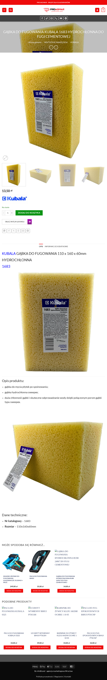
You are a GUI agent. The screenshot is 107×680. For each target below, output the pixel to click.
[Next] (99, 109)
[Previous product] (56, 47)
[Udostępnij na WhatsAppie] (4, 231)
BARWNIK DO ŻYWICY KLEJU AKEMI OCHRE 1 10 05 (67, 635)
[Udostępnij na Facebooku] (9, 231)
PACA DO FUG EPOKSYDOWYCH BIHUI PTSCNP (93, 635)
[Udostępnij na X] (14, 231)
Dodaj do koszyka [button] (14, 591)
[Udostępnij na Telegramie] (28, 231)
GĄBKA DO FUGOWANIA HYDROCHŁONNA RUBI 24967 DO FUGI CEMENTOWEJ (65, 579)
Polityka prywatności (44, 676)
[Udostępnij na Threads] (18, 231)
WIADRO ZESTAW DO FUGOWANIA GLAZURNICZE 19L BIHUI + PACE (13, 579)
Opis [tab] (41, 246)
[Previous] (7, 109)
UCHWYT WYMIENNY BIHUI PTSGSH (40, 634)
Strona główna (34, 42)
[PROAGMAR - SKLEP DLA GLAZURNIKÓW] (53, 10)
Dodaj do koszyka (29, 213)
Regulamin (59, 676)
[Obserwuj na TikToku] (47, 18)
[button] (4, 10)
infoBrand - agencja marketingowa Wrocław (55, 671)
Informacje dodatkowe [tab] (56, 246)
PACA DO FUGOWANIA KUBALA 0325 (14, 634)
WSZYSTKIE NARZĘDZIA (56, 42)
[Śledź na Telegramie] (66, 18)
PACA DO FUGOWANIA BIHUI (38, 577)
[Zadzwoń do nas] (56, 18)
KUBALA (74, 42)
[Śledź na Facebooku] (42, 18)
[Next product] (51, 47)
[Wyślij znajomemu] (23, 231)
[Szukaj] (11, 10)
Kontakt (67, 676)
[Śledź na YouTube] (61, 18)
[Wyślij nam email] (51, 18)
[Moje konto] (97, 10)
